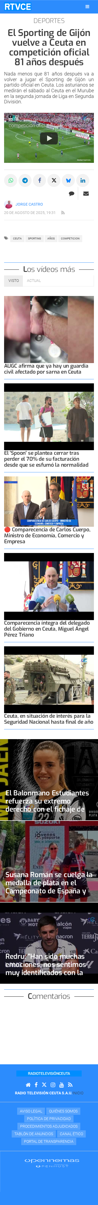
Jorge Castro (29, 204)
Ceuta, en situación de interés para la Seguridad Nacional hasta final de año (48, 719)
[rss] (63, 213)
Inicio (77, 1093)
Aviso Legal (31, 1111)
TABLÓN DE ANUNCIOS (33, 1134)
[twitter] (44, 1085)
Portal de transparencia (49, 1141)
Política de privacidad (49, 1119)
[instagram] (53, 1085)
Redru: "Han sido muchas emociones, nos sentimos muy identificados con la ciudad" (45, 968)
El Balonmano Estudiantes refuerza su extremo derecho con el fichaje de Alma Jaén (47, 805)
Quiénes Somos (63, 1111)
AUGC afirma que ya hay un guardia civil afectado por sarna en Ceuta (46, 369)
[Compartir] (10, 180)
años (51, 238)
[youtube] (61, 1085)
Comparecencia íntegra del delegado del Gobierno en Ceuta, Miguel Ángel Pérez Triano (47, 629)
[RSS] (70, 1085)
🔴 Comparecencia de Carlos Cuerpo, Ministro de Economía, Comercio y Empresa (47, 535)
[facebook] (36, 1085)
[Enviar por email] (86, 193)
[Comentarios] (71, 193)
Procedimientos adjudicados (49, 1126)
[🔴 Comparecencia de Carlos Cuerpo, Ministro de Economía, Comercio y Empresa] (49, 501)
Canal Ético (71, 1134)
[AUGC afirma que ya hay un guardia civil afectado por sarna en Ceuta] (49, 329)
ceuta (17, 238)
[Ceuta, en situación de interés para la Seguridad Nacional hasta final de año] (49, 679)
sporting (34, 238)
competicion (70, 238)
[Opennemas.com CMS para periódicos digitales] (52, 1163)
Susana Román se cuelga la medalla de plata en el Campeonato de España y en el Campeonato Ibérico (49, 887)
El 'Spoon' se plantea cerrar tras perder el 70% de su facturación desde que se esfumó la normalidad (46, 459)
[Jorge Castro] (8, 204)
